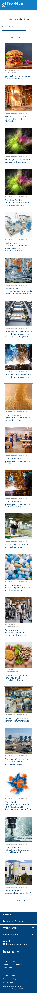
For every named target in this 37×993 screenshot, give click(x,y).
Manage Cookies (17, 988)
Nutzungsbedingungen (12, 979)
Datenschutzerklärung (11, 975)
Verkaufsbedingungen (11, 982)
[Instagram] (18, 951)
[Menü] (32, 5)
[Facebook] (14, 951)
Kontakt (7, 914)
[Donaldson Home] (15, 5)
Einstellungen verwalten (12, 986)
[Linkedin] (5, 951)
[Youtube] (9, 951)
